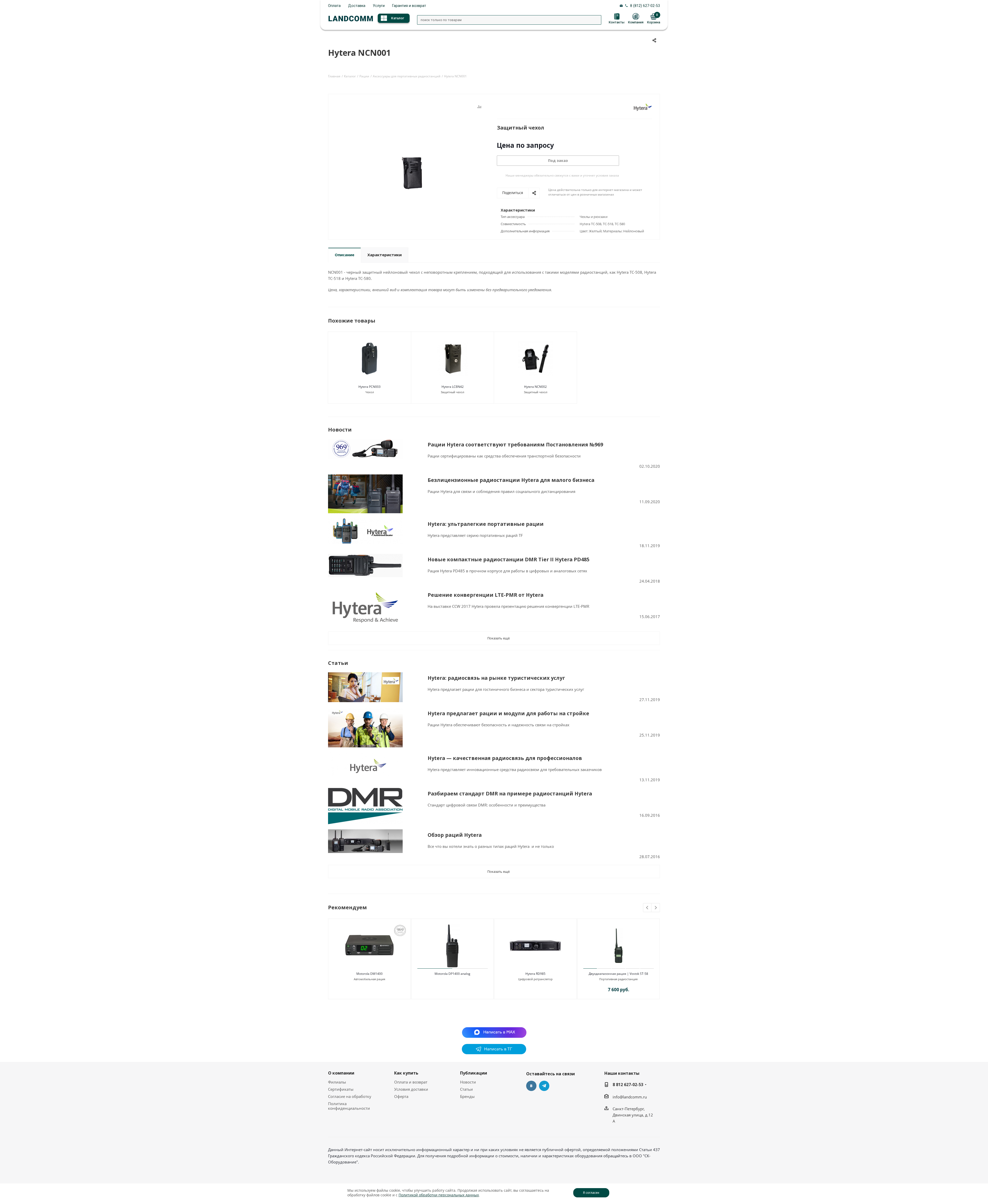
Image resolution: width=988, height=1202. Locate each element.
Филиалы (337, 1082)
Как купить (406, 1073)
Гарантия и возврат (409, 6)
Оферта (401, 1096)
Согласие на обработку (349, 1096)
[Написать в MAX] (494, 1031)
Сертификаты (341, 1089)
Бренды (467, 1096)
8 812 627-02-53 (628, 1084)
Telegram (544, 1086)
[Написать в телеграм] (494, 1052)
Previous (647, 907)
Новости (468, 1082)
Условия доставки (411, 1089)
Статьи (466, 1089)
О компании (341, 1073)
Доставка (356, 6)
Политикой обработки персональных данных (439, 1194)
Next (655, 907)
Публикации (473, 1073)
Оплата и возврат (410, 1082)
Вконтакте (531, 1086)
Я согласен (591, 1192)
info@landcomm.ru (630, 1096)
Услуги (379, 6)
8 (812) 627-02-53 (645, 5)
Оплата (334, 6)
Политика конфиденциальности (349, 1106)
